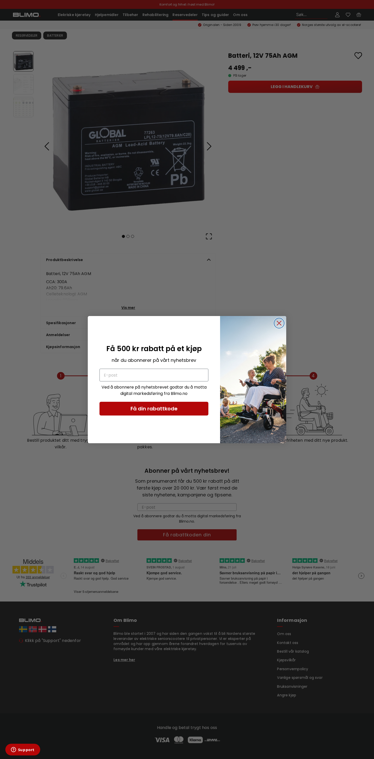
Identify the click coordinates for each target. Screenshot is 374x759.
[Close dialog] (279, 323)
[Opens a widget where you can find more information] (22, 750)
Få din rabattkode (154, 408)
